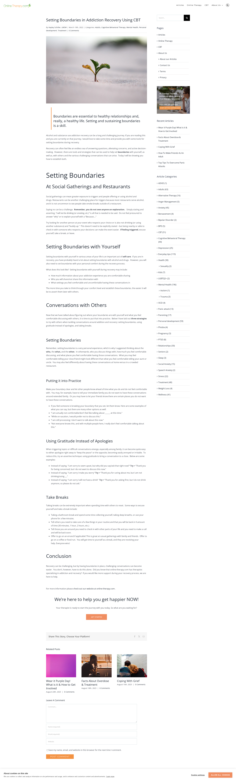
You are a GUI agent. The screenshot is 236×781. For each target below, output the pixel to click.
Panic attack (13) (165, 309)
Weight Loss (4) (165, 388)
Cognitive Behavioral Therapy (113, 27)
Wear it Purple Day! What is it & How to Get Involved (60, 684)
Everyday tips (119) (167, 254)
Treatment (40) (165, 382)
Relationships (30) (166, 345)
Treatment (62, 30)
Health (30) (163, 260)
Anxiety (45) (163, 207)
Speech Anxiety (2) (166, 370)
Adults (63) (163, 189)
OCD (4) (161, 302)
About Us (162, 53)
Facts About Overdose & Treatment (95, 682)
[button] (227, 5)
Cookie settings (198, 775)
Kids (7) (161, 272)
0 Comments (74, 30)
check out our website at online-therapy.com (94, 588)
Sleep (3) (162, 358)
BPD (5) (161, 226)
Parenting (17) (164, 315)
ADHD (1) (162, 183)
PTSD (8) (162, 339)
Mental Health (132, 27)
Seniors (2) (163, 351)
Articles (161, 34)
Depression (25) (165, 248)
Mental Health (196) (167, 284)
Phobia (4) (163, 327)
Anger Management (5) (168, 201)
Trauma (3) (165, 296)
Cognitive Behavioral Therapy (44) (171, 240)
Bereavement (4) (166, 213)
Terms (163, 71)
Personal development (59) (170, 321)
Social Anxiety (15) (166, 364)
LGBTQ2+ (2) (164, 278)
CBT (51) (162, 232)
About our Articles (168, 59)
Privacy (163, 77)
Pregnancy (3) (164, 333)
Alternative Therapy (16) (169, 195)
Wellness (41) (164, 394)
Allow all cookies (220, 775)
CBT (160, 47)
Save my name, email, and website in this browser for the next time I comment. (85, 750)
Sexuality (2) (165, 266)
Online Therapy (165, 41)
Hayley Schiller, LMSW (58, 27)
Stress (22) (163, 376)
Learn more (110, 776)
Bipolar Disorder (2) (167, 220)
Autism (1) (165, 290)
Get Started (96, 617)
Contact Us (165, 65)
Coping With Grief (128, 681)
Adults (97, 27)
